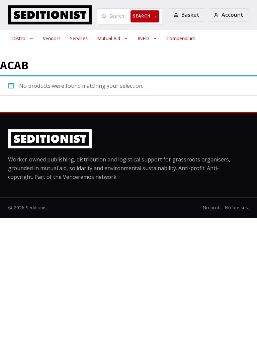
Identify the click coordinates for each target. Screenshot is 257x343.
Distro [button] (18, 38)
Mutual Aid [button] (108, 38)
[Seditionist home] (50, 14)
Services (79, 38)
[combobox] (118, 16)
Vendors (52, 38)
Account (232, 14)
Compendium (180, 38)
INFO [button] (143, 38)
